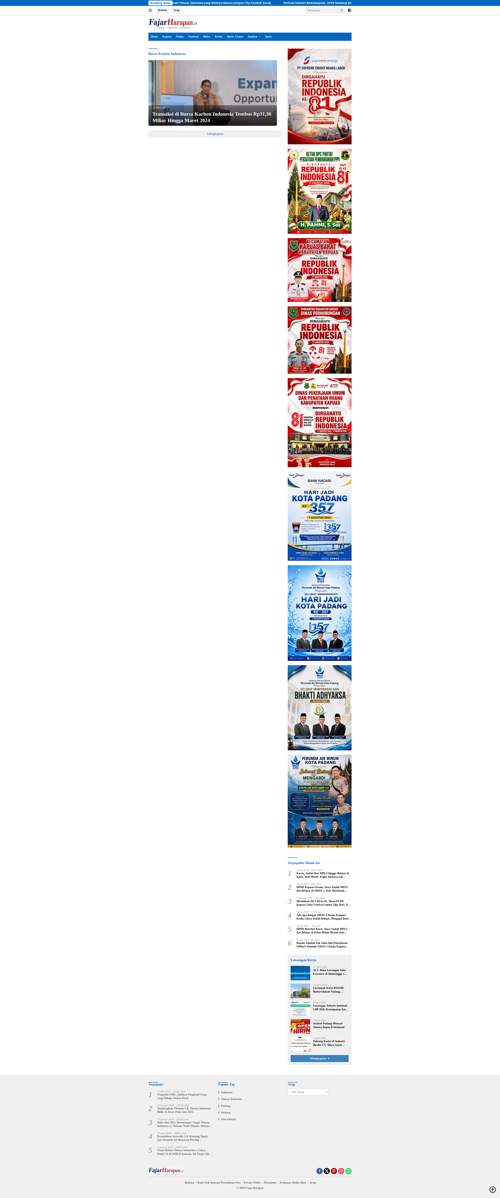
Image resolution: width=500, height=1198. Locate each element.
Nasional (193, 36)
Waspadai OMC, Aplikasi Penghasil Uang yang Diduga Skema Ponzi (181, 1096)
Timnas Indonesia (231, 1099)
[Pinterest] (334, 1171)
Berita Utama (235, 36)
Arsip (176, 10)
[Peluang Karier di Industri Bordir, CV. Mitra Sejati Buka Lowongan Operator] (300, 1044)
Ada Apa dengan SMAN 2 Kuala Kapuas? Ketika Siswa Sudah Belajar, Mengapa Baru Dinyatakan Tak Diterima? (322, 917)
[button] (342, 10)
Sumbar (252, 36)
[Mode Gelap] (350, 10)
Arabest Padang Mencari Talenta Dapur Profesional (328, 1025)
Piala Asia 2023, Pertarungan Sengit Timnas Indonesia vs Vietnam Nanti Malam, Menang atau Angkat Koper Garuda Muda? (183, 1124)
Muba (206, 36)
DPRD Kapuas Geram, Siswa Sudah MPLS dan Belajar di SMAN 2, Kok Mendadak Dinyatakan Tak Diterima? (322, 889)
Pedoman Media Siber (293, 1182)
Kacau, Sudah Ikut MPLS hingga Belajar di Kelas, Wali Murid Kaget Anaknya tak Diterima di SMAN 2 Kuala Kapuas (322, 875)
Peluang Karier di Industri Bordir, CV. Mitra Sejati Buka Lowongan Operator (329, 1043)
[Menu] (151, 10)
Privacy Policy (252, 1182)
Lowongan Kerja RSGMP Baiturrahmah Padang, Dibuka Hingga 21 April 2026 (330, 989)
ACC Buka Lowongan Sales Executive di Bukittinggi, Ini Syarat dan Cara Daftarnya (330, 972)
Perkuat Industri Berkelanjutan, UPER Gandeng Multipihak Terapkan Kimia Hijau (273, 3)
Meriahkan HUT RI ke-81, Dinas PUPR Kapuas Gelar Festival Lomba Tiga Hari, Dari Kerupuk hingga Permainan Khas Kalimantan (323, 903)
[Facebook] (319, 1171)
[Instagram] (341, 1171)
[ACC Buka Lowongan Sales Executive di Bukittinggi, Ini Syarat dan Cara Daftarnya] (300, 973)
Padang (225, 1105)
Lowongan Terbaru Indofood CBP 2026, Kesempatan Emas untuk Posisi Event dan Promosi (330, 1007)
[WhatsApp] (348, 1171)
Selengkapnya (215, 133)
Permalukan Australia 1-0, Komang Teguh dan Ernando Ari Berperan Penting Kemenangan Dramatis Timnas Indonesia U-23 (183, 1138)
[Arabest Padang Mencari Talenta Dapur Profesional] (300, 1026)
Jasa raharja (228, 1119)
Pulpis (180, 36)
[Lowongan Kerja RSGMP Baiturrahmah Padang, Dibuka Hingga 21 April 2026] (300, 991)
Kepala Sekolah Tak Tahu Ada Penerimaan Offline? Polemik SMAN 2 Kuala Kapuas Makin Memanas (322, 945)
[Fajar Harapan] (172, 23)
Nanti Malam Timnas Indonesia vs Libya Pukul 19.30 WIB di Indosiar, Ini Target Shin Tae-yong (184, 1152)
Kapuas (166, 36)
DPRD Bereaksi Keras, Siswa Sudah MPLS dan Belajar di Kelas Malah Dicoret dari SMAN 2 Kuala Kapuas (321, 931)
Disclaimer (270, 1182)
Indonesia (226, 1092)
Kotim (218, 36)
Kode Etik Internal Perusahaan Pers (218, 1182)
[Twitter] (327, 1171)
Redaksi (162, 10)
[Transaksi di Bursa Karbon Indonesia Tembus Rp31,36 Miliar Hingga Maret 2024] (212, 93)
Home (154, 36)
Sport (268, 36)
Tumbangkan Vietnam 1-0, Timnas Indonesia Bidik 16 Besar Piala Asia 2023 (184, 1110)
